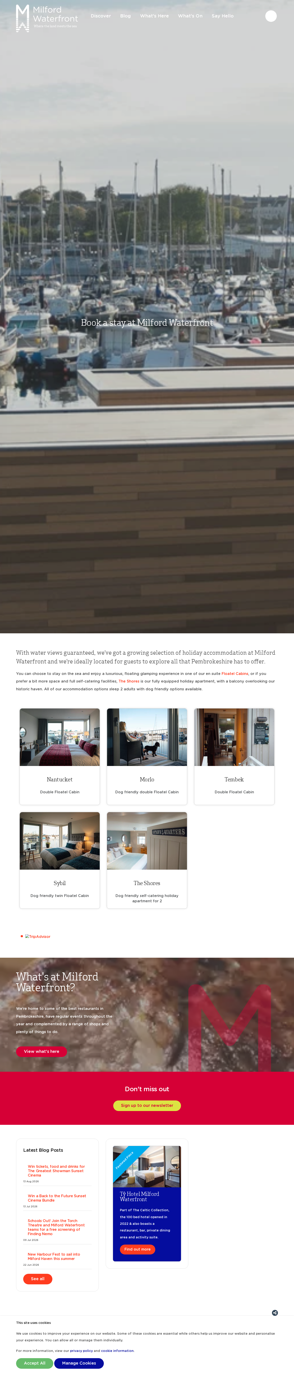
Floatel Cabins (235, 674)
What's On (190, 16)
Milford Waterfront (47, 18)
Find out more (137, 1249)
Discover (101, 16)
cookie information (117, 1351)
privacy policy (81, 1351)
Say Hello (223, 16)
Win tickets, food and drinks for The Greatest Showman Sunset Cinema (56, 1171)
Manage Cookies (79, 1363)
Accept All (34, 1363)
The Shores (129, 681)
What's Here (154, 16)
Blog (125, 16)
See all (38, 1279)
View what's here (41, 1052)
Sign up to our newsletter (147, 1106)
